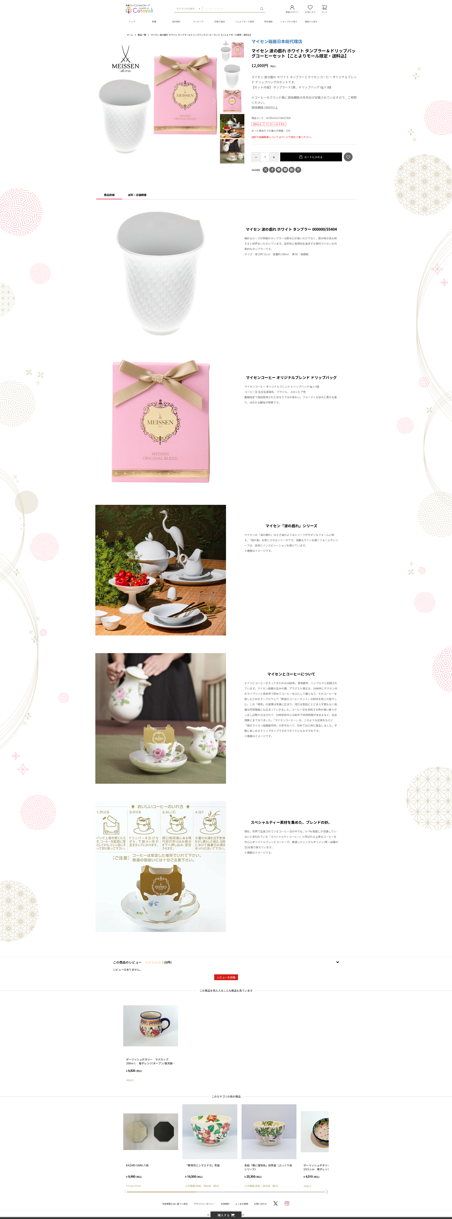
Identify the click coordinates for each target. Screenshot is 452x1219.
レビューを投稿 (226, 977)
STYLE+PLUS (133, 1186)
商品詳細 (109, 195)
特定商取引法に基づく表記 (175, 1203)
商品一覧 (142, 34)
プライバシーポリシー (204, 1203)
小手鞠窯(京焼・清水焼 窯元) (202, 1186)
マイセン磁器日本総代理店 (276, 41)
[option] (157, 101)
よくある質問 (241, 1203)
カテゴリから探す (185, 8)
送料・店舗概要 (137, 195)
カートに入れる (313, 157)
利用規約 (225, 1203)
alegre (130, 1080)
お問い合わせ (260, 1203)
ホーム (130, 34)
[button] (327, 1192)
